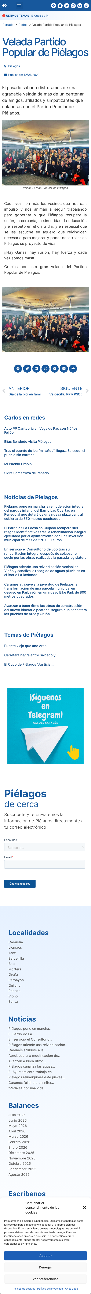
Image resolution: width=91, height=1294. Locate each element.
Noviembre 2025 (22, 1158)
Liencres (15, 947)
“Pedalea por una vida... (27, 1088)
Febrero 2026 (19, 1142)
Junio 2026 (17, 1120)
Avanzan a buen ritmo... (27, 1061)
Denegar (45, 1267)
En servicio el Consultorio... (30, 1039)
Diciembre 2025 (21, 1153)
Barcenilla (16, 958)
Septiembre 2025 (22, 1169)
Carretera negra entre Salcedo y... (31, 655)
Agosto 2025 (19, 1174)
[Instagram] (73, 5)
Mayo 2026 (17, 1126)
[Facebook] (60, 5)
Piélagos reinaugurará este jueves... (36, 1077)
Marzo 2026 (18, 1136)
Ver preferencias (45, 1279)
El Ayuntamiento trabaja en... (31, 1072)
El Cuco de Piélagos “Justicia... (29, 664)
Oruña (13, 974)
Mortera (14, 969)
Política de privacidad (50, 1288)
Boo (11, 964)
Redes (23, 24)
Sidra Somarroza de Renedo (26, 473)
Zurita (13, 1001)
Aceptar (45, 1256)
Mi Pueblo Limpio (18, 464)
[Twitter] (66, 5)
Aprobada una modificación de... (34, 1055)
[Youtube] (79, 5)
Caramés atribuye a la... (27, 1050)
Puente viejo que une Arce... (27, 646)
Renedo (14, 991)
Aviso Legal (72, 1288)
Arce (12, 953)
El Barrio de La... (21, 1034)
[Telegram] (53, 5)
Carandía (15, 942)
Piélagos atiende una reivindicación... (38, 1045)
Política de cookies (24, 1288)
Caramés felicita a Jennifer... (31, 1082)
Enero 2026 (17, 1147)
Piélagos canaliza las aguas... (31, 1066)
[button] (85, 1207)
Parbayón (16, 980)
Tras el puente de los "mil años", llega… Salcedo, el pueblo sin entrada (44, 452)
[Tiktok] (86, 5)
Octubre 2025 (19, 1163)
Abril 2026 (16, 1131)
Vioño (13, 996)
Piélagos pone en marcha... (29, 1028)
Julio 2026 (17, 1115)
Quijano (14, 985)
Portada (8, 24)
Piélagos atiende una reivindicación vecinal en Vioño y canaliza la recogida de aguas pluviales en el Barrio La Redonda (44, 571)
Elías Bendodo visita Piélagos (27, 441)
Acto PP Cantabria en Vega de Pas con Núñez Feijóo (40, 430)
